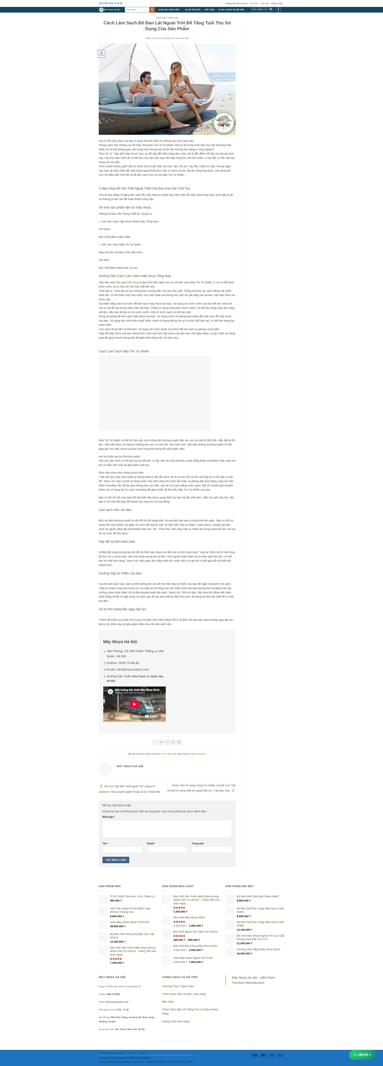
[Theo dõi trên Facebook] (278, 9)
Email (151, 843)
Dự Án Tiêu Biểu (193, 9)
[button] (262, 9)
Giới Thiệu (209, 9)
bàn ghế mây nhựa (127, 282)
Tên (105, 843)
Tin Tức (254, 3)
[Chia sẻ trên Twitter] (161, 742)
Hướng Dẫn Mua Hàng (236, 3)
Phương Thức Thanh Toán (178, 986)
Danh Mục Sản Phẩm (168, 9)
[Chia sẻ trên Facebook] (155, 742)
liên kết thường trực (196, 754)
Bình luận (108, 817)
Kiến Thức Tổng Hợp (167, 18)
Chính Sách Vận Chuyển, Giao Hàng (184, 994)
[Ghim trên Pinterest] (173, 742)
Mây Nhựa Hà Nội (180, 38)
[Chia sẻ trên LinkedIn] (179, 742)
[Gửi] (152, 10)
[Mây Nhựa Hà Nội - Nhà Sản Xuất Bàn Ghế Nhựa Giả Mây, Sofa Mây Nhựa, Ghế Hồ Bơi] (109, 9)
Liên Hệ (264, 3)
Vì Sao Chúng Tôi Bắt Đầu (231, 9)
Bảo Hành (168, 1001)
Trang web (198, 843)
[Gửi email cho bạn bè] (167, 742)
